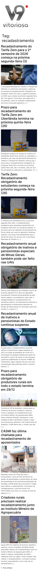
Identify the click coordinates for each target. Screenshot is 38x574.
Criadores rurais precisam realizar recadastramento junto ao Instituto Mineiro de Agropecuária (18, 505)
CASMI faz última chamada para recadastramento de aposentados (16, 436)
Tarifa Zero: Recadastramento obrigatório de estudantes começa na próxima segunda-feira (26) (18, 183)
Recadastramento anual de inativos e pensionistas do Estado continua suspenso (18, 319)
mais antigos (6, 568)
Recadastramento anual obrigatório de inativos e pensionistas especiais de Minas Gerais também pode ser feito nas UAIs (19, 253)
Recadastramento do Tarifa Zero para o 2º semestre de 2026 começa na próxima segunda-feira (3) (16, 53)
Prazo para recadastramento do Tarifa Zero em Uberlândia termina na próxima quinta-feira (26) (17, 116)
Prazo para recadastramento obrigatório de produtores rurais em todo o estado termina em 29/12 (17, 380)
